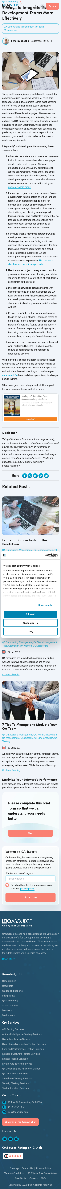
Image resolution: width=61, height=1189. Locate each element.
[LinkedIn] (4, 1138)
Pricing (52, 6)
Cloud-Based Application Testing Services (24, 1044)
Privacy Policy (43, 1168)
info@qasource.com (18, 1112)
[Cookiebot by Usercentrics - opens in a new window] (45, 555)
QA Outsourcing (28, 738)
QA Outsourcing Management (19, 26)
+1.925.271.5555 (16, 1107)
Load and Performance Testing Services (23, 1049)
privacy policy (27, 888)
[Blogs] (16, 1138)
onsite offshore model (19, 187)
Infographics (8, 995)
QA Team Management (45, 550)
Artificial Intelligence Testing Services (22, 1034)
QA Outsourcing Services (15, 1073)
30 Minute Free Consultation (20, 1121)
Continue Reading (11, 674)
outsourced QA (10, 375)
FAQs (43, 1178)
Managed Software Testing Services (21, 1053)
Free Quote (20, 1178)
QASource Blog (10, 1000)
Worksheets (8, 1015)
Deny (30, 631)
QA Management (10, 738)
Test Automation (10, 645)
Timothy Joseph (20, 40)
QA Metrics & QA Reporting (34, 645)
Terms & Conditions (14, 1173)
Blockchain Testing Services (16, 1039)
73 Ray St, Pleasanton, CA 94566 (25, 1102)
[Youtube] (10, 1138)
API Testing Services (13, 1029)
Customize (28, 623)
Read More (8, 959)
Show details (45, 605)
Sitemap (14, 1168)
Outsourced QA (45, 738)
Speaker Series (10, 1005)
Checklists (7, 986)
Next (30, 833)
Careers (33, 1178)
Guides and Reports (12, 990)
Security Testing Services (15, 1083)
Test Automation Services (15, 1088)
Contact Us (27, 1168)
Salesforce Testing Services (17, 1078)
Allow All (30, 614)
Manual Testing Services (15, 1058)
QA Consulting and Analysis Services (21, 1068)
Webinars (7, 1010)
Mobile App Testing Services (17, 1063)
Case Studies (9, 981)
